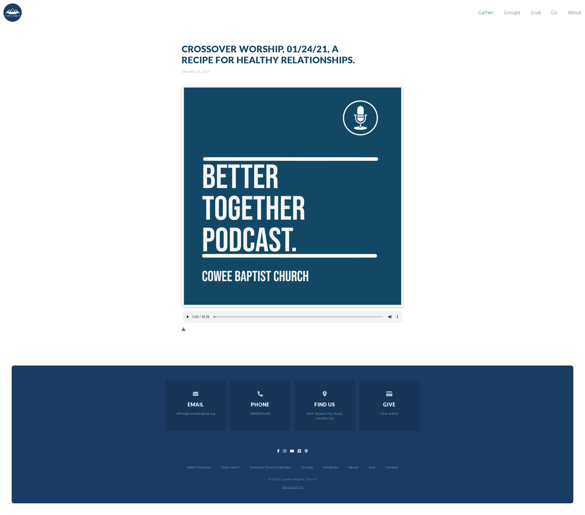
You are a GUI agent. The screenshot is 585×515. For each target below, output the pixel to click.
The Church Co (292, 487)
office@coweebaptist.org (195, 413)
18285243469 (260, 413)
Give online (389, 413)
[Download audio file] (183, 329)
